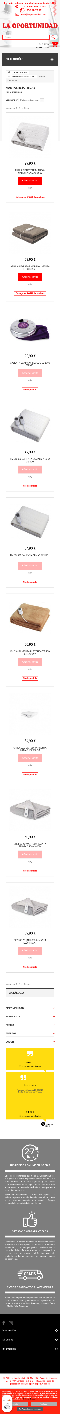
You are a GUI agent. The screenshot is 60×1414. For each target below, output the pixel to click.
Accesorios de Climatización (21, 76)
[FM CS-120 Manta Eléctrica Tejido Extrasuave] (30, 618)
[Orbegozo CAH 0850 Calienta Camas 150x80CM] (30, 714)
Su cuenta (44, 44)
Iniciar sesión (42, 47)
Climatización (20, 72)
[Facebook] (3, 1322)
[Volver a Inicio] (9, 73)
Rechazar (44, 1404)
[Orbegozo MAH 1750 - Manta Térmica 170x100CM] (30, 810)
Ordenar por (12, 100)
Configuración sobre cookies (30, 1409)
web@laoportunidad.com (33, 14)
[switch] (7, 1407)
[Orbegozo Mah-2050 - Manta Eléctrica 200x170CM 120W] (30, 907)
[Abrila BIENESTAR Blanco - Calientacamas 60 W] (30, 137)
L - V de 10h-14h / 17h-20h (33, 6)
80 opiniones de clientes (30, 1066)
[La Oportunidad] (30, 24)
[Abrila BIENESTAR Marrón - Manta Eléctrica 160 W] (30, 233)
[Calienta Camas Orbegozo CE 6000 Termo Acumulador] (30, 329)
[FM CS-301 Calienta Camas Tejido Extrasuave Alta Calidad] (30, 522)
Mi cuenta (7, 1339)
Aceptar (15, 1404)
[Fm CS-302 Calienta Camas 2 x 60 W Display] (30, 425)
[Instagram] (11, 1322)
